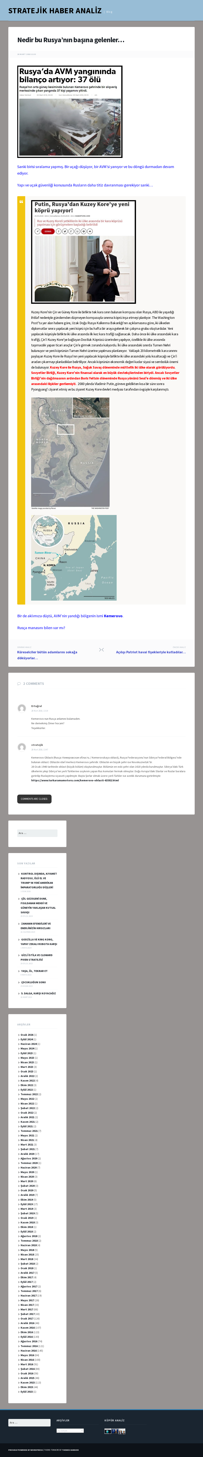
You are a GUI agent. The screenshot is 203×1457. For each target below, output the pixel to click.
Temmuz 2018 (29, 1240)
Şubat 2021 (28, 1149)
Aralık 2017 (27, 1273)
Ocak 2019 (27, 1218)
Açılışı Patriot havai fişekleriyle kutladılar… (151, 650)
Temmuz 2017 (29, 1291)
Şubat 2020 (28, 1186)
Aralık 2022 (27, 1076)
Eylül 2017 (27, 1282)
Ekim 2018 (27, 1227)
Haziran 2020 (29, 1167)
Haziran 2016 (29, 1350)
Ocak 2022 (27, 1112)
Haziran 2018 (29, 1245)
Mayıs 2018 (27, 1250)
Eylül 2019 (27, 1204)
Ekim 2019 (27, 1199)
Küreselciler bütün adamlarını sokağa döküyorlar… (47, 653)
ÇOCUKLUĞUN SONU (33, 982)
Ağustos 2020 (29, 1158)
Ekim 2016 (27, 1332)
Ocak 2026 (27, 1035)
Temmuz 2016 (29, 1346)
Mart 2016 (27, 1364)
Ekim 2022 (27, 1085)
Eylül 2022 (27, 1089)
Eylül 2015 (27, 1391)
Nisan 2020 (27, 1176)
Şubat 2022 (28, 1108)
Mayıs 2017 (27, 1300)
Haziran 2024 (29, 1044)
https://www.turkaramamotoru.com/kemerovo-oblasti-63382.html (75, 780)
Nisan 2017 (27, 1305)
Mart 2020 (27, 1181)
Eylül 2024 (27, 1039)
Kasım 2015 (28, 1382)
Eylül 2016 (27, 1337)
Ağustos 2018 (29, 1236)
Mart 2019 (27, 1209)
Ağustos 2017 (29, 1286)
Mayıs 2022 (27, 1099)
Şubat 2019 (28, 1213)
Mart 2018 (27, 1259)
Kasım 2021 (28, 1122)
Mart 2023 (27, 1067)
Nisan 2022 (27, 1103)
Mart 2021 (27, 1144)
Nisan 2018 (27, 1254)
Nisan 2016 (27, 1359)
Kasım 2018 (28, 1222)
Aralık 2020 (27, 1154)
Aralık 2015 (27, 1378)
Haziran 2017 (29, 1295)
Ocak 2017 (27, 1318)
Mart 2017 (27, 1309)
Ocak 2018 (27, 1268)
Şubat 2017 (28, 1314)
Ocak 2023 (27, 1071)
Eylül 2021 (27, 1126)
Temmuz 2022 (29, 1094)
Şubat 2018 (28, 1263)
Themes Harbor (70, 1450)
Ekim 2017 (27, 1277)
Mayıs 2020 (27, 1172)
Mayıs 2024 (27, 1048)
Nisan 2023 (27, 1062)
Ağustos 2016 (29, 1341)
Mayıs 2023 (27, 1058)
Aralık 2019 (27, 1195)
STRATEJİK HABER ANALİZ (55, 10)
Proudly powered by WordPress (25, 1450)
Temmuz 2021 (29, 1131)
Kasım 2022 (28, 1080)
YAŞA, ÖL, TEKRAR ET (34, 971)
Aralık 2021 (27, 1117)
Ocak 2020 (27, 1190)
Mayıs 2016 (27, 1355)
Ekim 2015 (27, 1387)
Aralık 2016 (27, 1323)
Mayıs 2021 (27, 1135)
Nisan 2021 (27, 1140)
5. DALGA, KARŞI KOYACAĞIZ (38, 993)
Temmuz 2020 (29, 1163)
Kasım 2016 (28, 1327)
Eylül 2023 (27, 1053)
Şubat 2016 (28, 1369)
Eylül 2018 (27, 1231)
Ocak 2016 (27, 1373)
